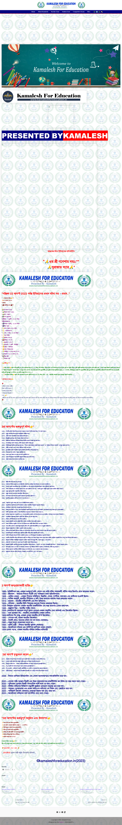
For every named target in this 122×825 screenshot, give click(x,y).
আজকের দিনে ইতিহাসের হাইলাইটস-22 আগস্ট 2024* (90, 789)
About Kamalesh (43, 12)
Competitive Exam (78, 12)
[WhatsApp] (97, 12)
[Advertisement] (61, 26)
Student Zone (66, 12)
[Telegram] (99, 12)
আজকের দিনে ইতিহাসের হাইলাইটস (47, 789)
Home (33, 12)
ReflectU (61, 822)
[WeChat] (102, 12)
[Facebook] (94, 12)
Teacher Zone (55, 12)
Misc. (89, 12)
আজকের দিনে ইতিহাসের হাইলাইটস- (8, 789)
